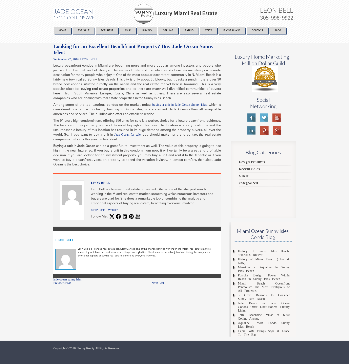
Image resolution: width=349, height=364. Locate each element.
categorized (248, 183)
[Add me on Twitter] (111, 217)
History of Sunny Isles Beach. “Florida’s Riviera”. (264, 252)
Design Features (252, 162)
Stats (208, 30)
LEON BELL (89, 59)
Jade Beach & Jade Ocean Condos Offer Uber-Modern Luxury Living (264, 306)
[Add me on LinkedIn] (124, 217)
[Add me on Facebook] (118, 217)
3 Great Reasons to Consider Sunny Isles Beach (264, 296)
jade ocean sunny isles (67, 279)
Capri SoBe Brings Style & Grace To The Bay (264, 332)
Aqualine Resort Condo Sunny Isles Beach (264, 324)
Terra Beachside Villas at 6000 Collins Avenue (264, 316)
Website (113, 209)
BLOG (277, 30)
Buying (147, 30)
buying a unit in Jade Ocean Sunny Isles (179, 104)
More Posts (98, 209)
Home (62, 30)
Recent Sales (249, 169)
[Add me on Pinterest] (131, 217)
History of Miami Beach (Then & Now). (264, 261)
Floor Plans (231, 30)
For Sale (83, 30)
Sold (127, 30)
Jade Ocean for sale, (127, 134)
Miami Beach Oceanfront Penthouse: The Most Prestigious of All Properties (264, 287)
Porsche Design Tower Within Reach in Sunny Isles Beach (264, 277)
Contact (257, 30)
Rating (189, 30)
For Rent (107, 30)
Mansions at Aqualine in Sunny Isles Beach (264, 269)
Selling (168, 30)
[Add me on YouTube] (137, 217)
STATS (244, 176)
